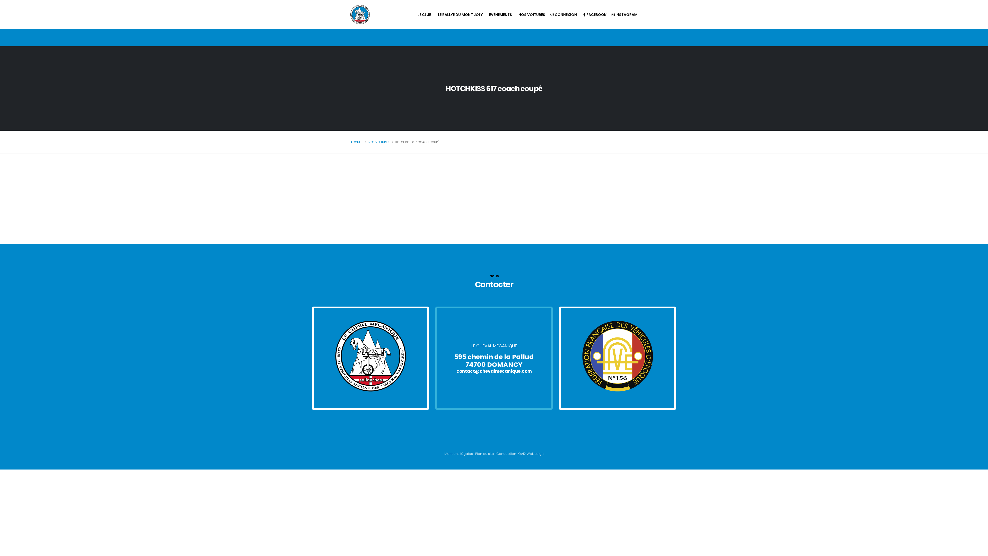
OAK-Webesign (530, 453)
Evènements (500, 14)
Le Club (424, 14)
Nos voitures (531, 14)
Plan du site (484, 453)
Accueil (356, 142)
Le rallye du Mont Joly (460, 14)
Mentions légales (458, 453)
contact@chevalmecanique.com (494, 371)
